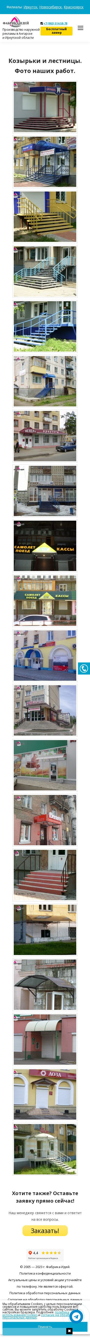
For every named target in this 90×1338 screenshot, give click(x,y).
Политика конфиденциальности (45, 1273)
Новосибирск (50, 7)
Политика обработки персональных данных (45, 1293)
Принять (45, 1326)
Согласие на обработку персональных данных (45, 1299)
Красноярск (74, 7)
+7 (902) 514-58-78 (55, 23)
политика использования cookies (35, 1313)
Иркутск (30, 7)
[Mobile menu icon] (81, 28)
